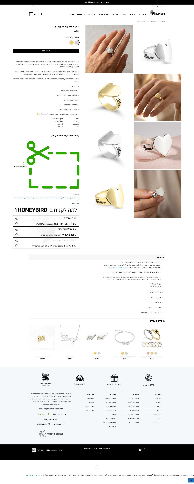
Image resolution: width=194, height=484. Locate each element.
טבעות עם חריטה (56, 198)
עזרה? (40, 6)
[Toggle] (163, 257)
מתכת (77, 37)
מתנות (72, 14)
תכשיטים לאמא (141, 21)
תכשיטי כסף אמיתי (39, 198)
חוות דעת (46, 6)
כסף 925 (74, 203)
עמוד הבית (162, 21)
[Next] (29, 344)
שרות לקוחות (32, 6)
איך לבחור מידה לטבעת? (116, 267)
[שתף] (180, 462)
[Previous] (164, 344)
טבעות (124, 14)
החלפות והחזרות (155, 307)
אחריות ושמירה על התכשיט (151, 312)
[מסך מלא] (186, 462)
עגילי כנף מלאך (97, 357)
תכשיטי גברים (104, 14)
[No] (184, 480)
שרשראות (143, 14)
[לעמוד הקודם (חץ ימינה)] (192, 470)
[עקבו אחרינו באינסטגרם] (140, 449)
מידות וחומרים (155, 292)
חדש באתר (81, 14)
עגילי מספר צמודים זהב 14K (42, 357)
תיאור (158, 257)
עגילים (115, 14)
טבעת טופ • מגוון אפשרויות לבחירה (152, 357)
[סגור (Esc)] (174, 462)
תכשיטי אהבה (48, 198)
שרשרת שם (69, 357)
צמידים (132, 14)
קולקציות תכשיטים (152, 21)
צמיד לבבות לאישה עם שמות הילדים (124, 357)
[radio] (77, 42)
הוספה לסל (46, 51)
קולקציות (92, 14)
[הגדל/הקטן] (192, 462)
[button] (53, 6)
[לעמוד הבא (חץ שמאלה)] (186, 470)
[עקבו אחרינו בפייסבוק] (144, 449)
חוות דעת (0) (156, 297)
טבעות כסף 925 (66, 198)
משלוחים (157, 302)
